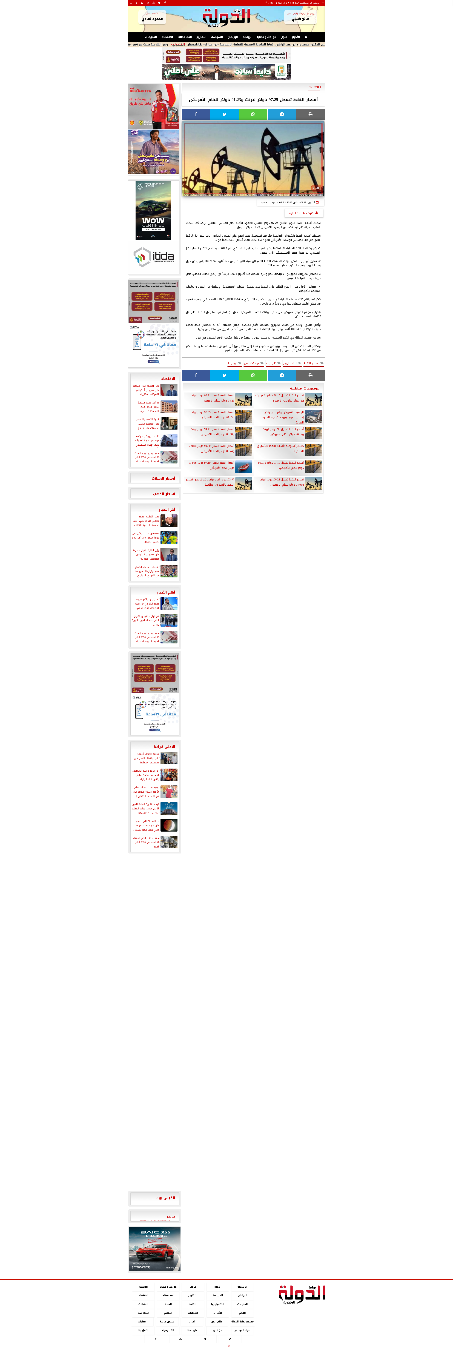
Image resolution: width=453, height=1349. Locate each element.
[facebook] (165, 3)
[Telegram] (282, 114)
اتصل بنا (143, 1330)
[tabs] (131, 3)
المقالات (143, 1304)
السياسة (217, 37)
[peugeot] (153, 210)
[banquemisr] (226, 55)
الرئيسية (242, 1286)
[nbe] (226, 72)
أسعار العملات (163, 478)
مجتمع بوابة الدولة (242, 1321)
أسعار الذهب (164, 494)
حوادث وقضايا (266, 37)
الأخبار (296, 37)
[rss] (148, 3)
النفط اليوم (290, 363)
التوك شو (143, 1313)
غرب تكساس (252, 363)
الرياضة (248, 37)
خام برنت (271, 363)
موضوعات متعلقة (305, 388)
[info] (137, 3)
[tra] (153, 345)
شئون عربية (167, 1321)
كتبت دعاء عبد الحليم (301, 213)
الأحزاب (217, 1313)
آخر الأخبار (167, 509)
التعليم (168, 1313)
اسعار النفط (312, 363)
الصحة (168, 1304)
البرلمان (233, 37)
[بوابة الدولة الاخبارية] (154, 1249)
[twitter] (159, 3)
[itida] (153, 257)
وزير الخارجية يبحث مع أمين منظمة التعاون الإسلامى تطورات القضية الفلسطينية (162, 44)
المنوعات (151, 37)
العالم (242, 1313)
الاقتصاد (167, 37)
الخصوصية (168, 1330)
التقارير (202, 37)
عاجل (284, 37)
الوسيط (233, 363)
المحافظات (184, 37)
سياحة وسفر (242, 1330)
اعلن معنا (192, 1330)
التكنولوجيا (217, 1304)
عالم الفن (216, 1321)
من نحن (217, 1330)
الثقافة (192, 1304)
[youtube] (154, 3)
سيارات (142, 1321)
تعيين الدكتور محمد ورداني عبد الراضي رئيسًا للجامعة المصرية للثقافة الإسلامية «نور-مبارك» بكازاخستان (307, 44)
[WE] (153, 152)
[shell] (153, 106)
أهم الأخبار (166, 592)
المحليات (193, 1313)
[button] (133, 1249)
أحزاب (191, 1321)
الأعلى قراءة (164, 746)
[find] (142, 3)
